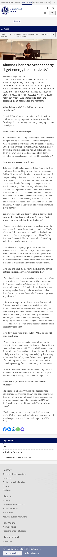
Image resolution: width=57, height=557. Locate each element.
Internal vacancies (10, 508)
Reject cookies (33, 553)
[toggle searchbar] (53, 8)
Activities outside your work (15, 517)
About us (7, 500)
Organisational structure (41, 2)
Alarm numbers (9, 527)
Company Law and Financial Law (17, 457)
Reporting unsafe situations (14, 531)
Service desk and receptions (14, 474)
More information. (34, 549)
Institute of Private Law (13, 452)
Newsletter (7, 541)
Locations (7, 478)
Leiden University (7, 2)
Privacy (6, 486)
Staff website (4, 35)
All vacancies (8, 512)
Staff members (27, 2)
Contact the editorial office (14, 482)
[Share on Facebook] (5, 429)
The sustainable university (13, 504)
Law (4, 446)
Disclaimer (7, 490)
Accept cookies (12, 553)
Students (17, 2)
